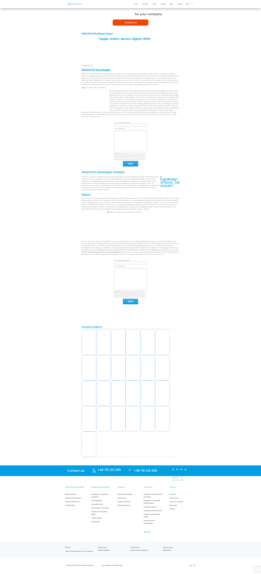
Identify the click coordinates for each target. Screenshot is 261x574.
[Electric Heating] (89, 342)
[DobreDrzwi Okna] (89, 367)
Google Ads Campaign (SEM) (99, 513)
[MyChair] (103, 367)
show (91, 65)
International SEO (97, 504)
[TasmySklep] (118, 367)
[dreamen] (103, 418)
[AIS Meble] (118, 342)
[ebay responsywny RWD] (162, 367)
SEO (102, 250)
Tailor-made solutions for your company (79, 551)
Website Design (70, 494)
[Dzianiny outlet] (133, 367)
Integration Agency (150, 507)
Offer (154, 4)
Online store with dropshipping (149, 522)
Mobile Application (123, 505)
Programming (70, 505)
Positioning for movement (100, 508)
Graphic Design (96, 518)
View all (147, 532)
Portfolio (145, 4)
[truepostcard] (118, 393)
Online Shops (121, 498)
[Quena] (147, 342)
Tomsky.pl (68, 565)
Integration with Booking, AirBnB (152, 515)
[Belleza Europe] (133, 342)
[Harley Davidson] (103, 342)
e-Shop (163, 4)
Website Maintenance (72, 502)
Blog (171, 4)
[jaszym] (118, 418)
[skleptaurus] (147, 393)
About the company (176, 502)
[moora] (162, 393)
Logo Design (95, 522)
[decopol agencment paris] (103, 393)
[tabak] (89, 393)
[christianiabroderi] (147, 418)
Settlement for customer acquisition (99, 495)
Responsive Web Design (73, 498)
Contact (180, 4)
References (173, 505)
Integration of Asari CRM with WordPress (152, 502)
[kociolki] (89, 418)
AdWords (154, 250)
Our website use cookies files (112, 565)
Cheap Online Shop (123, 502)
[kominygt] (89, 444)
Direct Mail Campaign (124, 494)
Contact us (130, 22)
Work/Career (174, 498)
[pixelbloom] (162, 418)
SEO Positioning (96, 501)
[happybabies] (133, 418)
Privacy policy (102, 547)
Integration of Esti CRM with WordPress (153, 495)
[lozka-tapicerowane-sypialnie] (133, 393)
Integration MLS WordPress (153, 511)
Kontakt (172, 509)
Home (136, 4)
